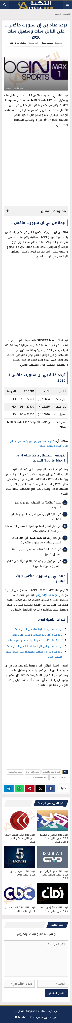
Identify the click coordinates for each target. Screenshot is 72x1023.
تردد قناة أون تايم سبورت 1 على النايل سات (37, 634)
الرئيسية (66, 14)
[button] (4, 5)
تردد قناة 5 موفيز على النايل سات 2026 (22, 873)
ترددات (58, 14)
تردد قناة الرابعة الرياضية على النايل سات (38, 629)
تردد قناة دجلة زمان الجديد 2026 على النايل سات (53, 909)
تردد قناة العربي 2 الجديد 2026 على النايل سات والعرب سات (54, 838)
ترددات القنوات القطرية (51, 772)
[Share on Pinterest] (30, 788)
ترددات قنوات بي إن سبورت (37, 777)
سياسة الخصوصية (35, 1011)
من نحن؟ (53, 1011)
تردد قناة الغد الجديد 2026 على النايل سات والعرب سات (20, 838)
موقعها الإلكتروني (46, 595)
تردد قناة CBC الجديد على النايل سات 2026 (20, 909)
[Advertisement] (36, 167)
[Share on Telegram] (9, 788)
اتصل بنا (19, 1011)
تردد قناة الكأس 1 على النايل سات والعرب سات (35, 640)
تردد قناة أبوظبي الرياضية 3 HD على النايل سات (34, 646)
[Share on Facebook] (51, 788)
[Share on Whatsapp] (19, 788)
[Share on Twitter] (40, 788)
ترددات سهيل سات (15, 772)
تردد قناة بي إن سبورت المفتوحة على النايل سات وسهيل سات (34, 654)
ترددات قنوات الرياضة (58, 777)
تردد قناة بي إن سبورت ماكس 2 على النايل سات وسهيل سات (39, 443)
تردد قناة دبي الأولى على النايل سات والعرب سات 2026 (53, 875)
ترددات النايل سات (32, 772)
